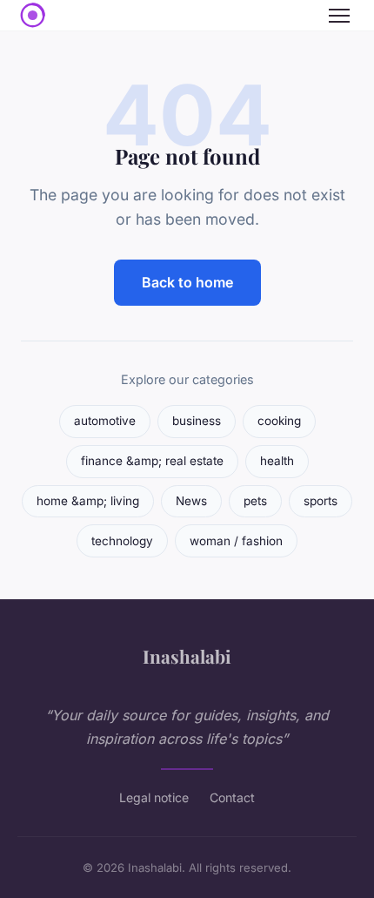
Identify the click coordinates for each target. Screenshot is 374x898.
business (196, 421)
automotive (105, 421)
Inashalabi (187, 656)
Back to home (187, 282)
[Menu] (339, 16)
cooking (279, 421)
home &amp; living (88, 501)
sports (320, 501)
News (191, 501)
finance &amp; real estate (152, 461)
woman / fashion (236, 541)
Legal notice (154, 797)
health (277, 461)
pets (255, 501)
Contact (232, 797)
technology (122, 541)
